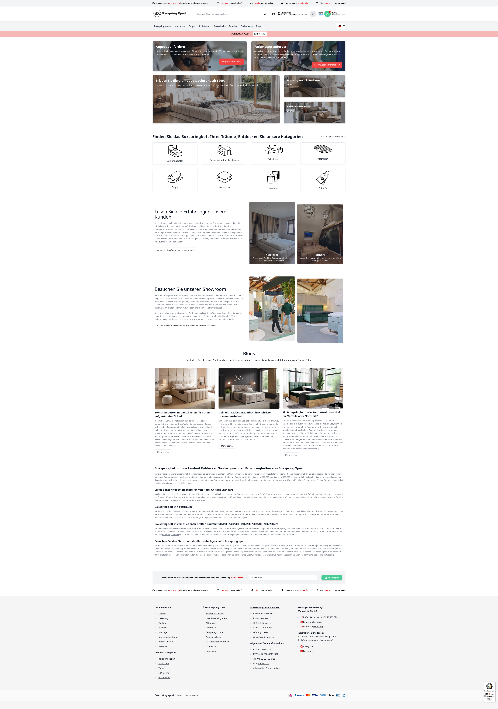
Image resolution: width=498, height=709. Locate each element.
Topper (192, 26)
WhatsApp (318, 626)
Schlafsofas (204, 26)
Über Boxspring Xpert (216, 618)
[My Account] (313, 14)
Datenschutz (212, 646)
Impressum (211, 651)
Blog (258, 26)
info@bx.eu (263, 663)
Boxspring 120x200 (170, 534)
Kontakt (162, 613)
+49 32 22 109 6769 (300, 15)
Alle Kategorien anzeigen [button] (332, 136)
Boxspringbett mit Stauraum (195, 477)
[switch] (489, 699)
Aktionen (210, 623)
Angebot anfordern (231, 61)
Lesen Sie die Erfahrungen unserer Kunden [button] (176, 250)
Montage (162, 632)
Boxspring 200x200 (285, 528)
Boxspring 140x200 (317, 531)
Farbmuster (247, 26)
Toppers (162, 668)
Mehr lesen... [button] (163, 452)
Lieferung (163, 618)
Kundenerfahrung (215, 613)
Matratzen (180, 26)
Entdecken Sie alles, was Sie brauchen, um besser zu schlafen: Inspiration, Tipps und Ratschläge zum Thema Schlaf (249, 360)
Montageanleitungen (168, 637)
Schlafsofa (163, 672)
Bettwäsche (220, 26)
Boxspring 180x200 (313, 528)
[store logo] (171, 13)
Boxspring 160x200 (225, 531)
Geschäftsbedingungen (217, 641)
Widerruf (162, 627)
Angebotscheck (213, 637)
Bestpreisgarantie (214, 632)
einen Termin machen (263, 637)
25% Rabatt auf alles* (240, 34)
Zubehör (233, 26)
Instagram (308, 646)
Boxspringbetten (162, 26)
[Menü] (493, 683)
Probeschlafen (165, 641)
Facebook (308, 651)
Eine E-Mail (308, 622)
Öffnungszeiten (260, 632)
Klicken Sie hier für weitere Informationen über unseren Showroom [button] (186, 325)
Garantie (162, 646)
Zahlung (162, 623)
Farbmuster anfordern (325, 64)
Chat (280, 15)
